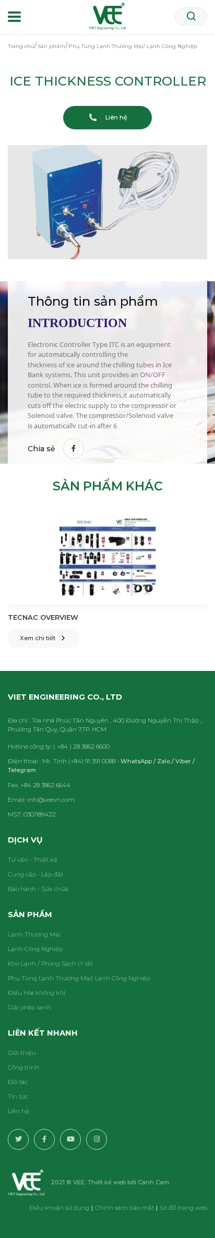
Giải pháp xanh (29, 1007)
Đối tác (18, 1082)
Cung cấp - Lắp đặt (35, 874)
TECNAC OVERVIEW (43, 617)
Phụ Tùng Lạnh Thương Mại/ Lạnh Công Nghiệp (79, 978)
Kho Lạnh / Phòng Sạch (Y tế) (50, 963)
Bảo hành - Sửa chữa (38, 889)
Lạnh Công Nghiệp (35, 949)
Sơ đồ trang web (183, 1207)
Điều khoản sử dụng (59, 1207)
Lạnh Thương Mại (34, 934)
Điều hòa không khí (36, 992)
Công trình (23, 1067)
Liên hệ (18, 1111)
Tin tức (18, 1096)
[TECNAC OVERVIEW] (107, 558)
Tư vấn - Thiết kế (32, 859)
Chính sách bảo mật (124, 1207)
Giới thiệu (22, 1052)
